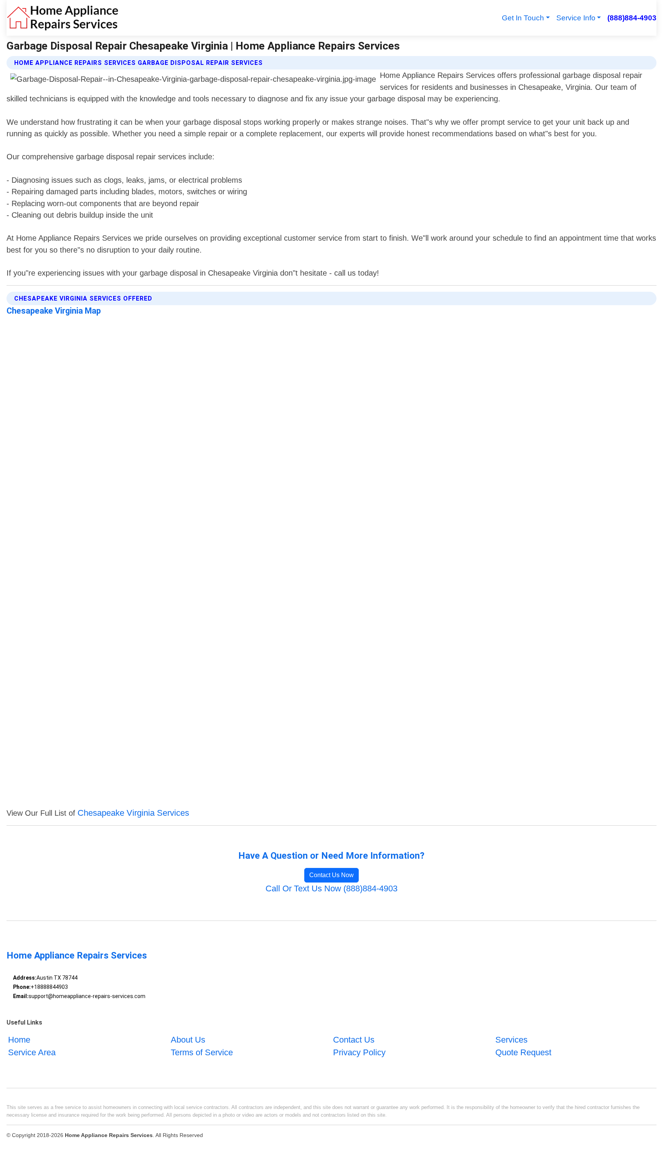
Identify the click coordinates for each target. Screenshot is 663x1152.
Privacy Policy (359, 1052)
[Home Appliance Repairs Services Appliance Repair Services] (62, 18)
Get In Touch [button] (523, 18)
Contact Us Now (331, 875)
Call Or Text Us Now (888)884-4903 (331, 888)
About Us (188, 1040)
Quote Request (523, 1052)
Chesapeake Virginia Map (54, 311)
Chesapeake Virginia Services (133, 813)
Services (511, 1040)
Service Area (32, 1052)
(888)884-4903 (631, 18)
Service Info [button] (575, 18)
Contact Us (353, 1040)
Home (19, 1040)
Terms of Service (202, 1052)
